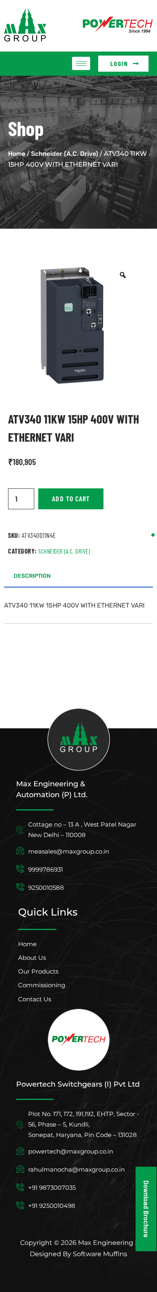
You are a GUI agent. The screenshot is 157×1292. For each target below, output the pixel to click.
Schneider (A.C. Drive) (64, 153)
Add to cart (71, 498)
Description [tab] (32, 576)
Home (16, 153)
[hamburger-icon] (81, 63)
